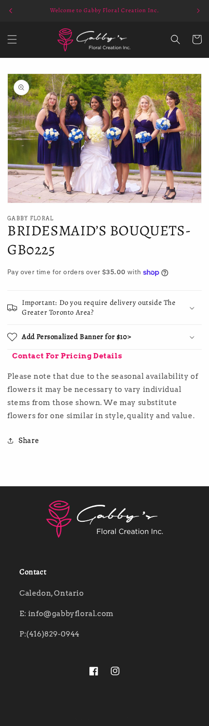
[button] (12, 39)
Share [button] (28, 440)
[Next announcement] (198, 10)
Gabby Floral (116, 718)
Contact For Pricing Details (67, 356)
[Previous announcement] (10, 10)
